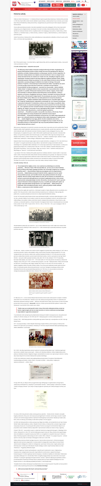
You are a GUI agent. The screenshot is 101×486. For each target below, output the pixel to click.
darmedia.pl (84, 484)
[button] (86, 5)
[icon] (78, 6)
